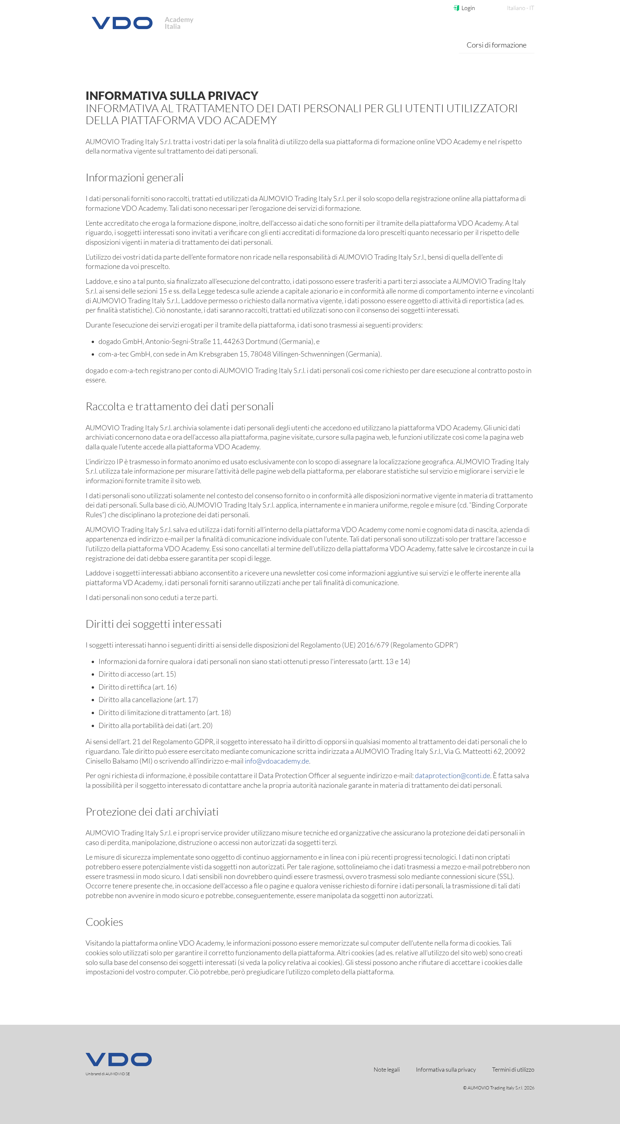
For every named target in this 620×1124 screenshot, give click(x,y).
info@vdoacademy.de (277, 760)
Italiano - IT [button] (520, 7)
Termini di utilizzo (513, 1069)
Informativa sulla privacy (446, 1069)
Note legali (387, 1069)
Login (468, 7)
